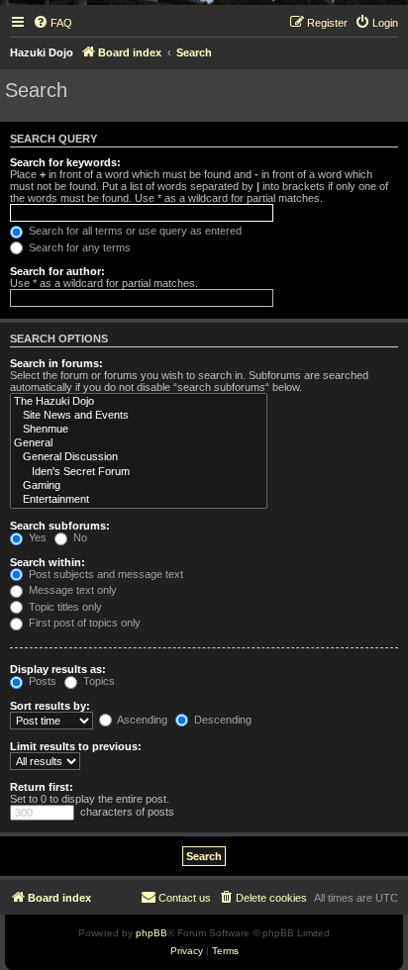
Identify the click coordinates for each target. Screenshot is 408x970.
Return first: (41, 787)
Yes (36, 537)
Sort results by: (50, 706)
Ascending (141, 720)
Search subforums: (60, 526)
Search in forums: (56, 363)
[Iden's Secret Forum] (138, 472)
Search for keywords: (65, 162)
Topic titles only (64, 607)
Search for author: (57, 271)
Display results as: (58, 669)
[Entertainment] (138, 500)
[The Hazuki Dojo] (138, 402)
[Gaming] (138, 486)
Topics (97, 681)
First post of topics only (83, 623)
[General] (138, 443)
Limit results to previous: (76, 746)
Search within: (47, 562)
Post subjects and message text (104, 574)
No (78, 537)
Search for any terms (78, 247)
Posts (41, 681)
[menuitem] (52, 23)
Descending (221, 720)
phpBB (151, 932)
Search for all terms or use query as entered (134, 231)
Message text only (71, 590)
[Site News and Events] (138, 416)
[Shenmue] (138, 429)
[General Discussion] (138, 457)
